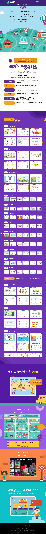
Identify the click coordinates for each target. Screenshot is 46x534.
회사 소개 (17, 525)
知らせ (17, 4)
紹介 (19, 4)
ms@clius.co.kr (23, 21)
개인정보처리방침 (27, 525)
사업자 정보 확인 (32, 530)
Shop (21, 4)
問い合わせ (25, 4)
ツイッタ (28, 4)
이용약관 (21, 525)
